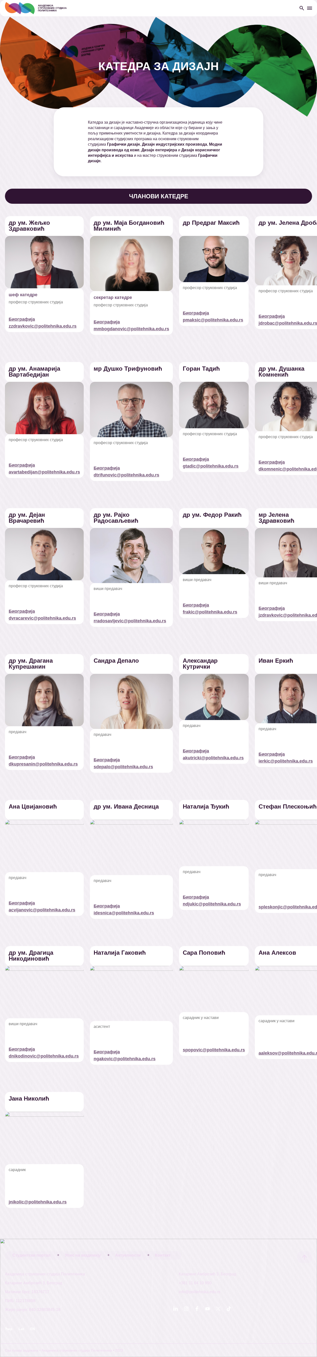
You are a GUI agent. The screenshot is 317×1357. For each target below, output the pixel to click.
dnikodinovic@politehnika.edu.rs (44, 1056)
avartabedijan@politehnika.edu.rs (44, 472)
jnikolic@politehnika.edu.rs (38, 1202)
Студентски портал (31, 1255)
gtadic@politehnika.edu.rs (210, 466)
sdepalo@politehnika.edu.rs (123, 767)
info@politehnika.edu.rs (199, 1292)
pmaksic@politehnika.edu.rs (213, 320)
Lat (21, 1329)
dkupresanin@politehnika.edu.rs (43, 764)
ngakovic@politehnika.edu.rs (125, 1059)
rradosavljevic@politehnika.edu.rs (130, 621)
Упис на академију (83, 1255)
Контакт (163, 1255)
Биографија (22, 319)
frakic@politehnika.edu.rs (210, 612)
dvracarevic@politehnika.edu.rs (42, 618)
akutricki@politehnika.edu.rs (213, 758)
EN (32, 1329)
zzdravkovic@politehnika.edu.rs (43, 326)
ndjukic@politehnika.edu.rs (212, 904)
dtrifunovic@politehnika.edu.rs (126, 475)
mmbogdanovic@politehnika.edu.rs (131, 329)
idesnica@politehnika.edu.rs (124, 913)
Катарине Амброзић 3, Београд (207, 1274)
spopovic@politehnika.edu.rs (214, 1050)
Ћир (8, 1329)
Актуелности (128, 1255)
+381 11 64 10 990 (195, 1283)
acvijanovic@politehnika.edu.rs (42, 910)
